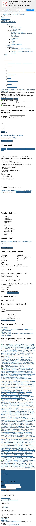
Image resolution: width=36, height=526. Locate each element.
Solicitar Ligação (5, 490)
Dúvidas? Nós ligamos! (7, 247)
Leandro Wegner (5, 333)
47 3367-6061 (4, 22)
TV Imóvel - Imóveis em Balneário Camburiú (13, 14)
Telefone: (3, 311)
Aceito (15, 98)
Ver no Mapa (4, 518)
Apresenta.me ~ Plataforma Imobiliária (11, 521)
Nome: (2, 307)
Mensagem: (4, 319)
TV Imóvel (4, 329)
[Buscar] (1, 16)
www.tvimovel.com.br (13, 524)
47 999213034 (12, 22)
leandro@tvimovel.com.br (26, 333)
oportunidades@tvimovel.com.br (23, 329)
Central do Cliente (5, 498)
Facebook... (4, 478)
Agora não (20, 9)
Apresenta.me (4, 520)
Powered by (4, 9)
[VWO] (8, 9)
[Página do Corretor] (4, 327)
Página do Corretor (6, 330)
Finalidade (3, 118)
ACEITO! (30, 9)
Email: (2, 309)
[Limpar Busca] (6, 132)
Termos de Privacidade (6, 98)
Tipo (2, 123)
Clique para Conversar (6, 140)
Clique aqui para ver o (23, 192)
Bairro (2, 129)
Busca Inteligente (5, 116)
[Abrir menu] (1, 57)
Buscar (3, 132)
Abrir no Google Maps (13, 293)
